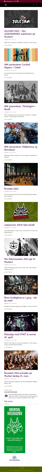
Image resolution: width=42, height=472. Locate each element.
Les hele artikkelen (8, 45)
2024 (10, 227)
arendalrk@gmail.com (18, 470)
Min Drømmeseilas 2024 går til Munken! (19, 260)
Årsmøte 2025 (11, 188)
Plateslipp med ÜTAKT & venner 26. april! (20, 336)
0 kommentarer (13, 39)
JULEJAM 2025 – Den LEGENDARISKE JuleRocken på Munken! (19, 33)
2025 (9, 39)
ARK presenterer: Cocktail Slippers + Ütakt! (17, 66)
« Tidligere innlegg (8, 390)
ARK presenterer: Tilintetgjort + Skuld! (20, 108)
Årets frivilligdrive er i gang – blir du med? (20, 299)
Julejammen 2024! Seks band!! (19, 224)
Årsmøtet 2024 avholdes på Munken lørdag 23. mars (18, 374)
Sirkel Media (30, 470)
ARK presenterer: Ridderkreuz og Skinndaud (20, 148)
